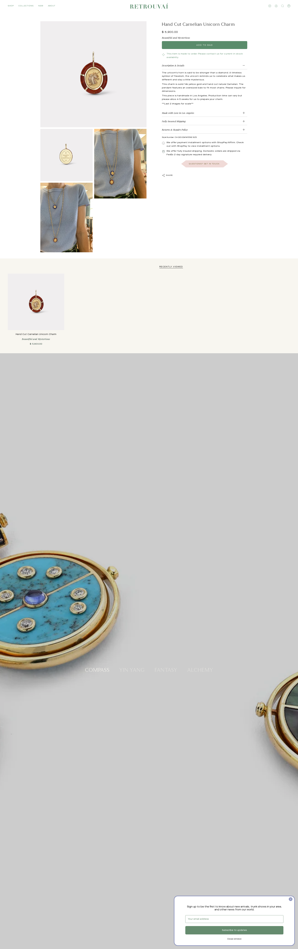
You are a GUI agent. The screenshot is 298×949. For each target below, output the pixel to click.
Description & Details (173, 65)
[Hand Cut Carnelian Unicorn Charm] (36, 302)
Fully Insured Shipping (174, 121)
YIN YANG (132, 669)
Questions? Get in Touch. (204, 164)
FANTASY (166, 669)
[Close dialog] (291, 899)
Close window (234, 939)
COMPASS (97, 669)
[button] (10, 5)
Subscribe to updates (234, 930)
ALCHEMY (200, 669)
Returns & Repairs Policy (175, 130)
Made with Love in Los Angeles (178, 113)
